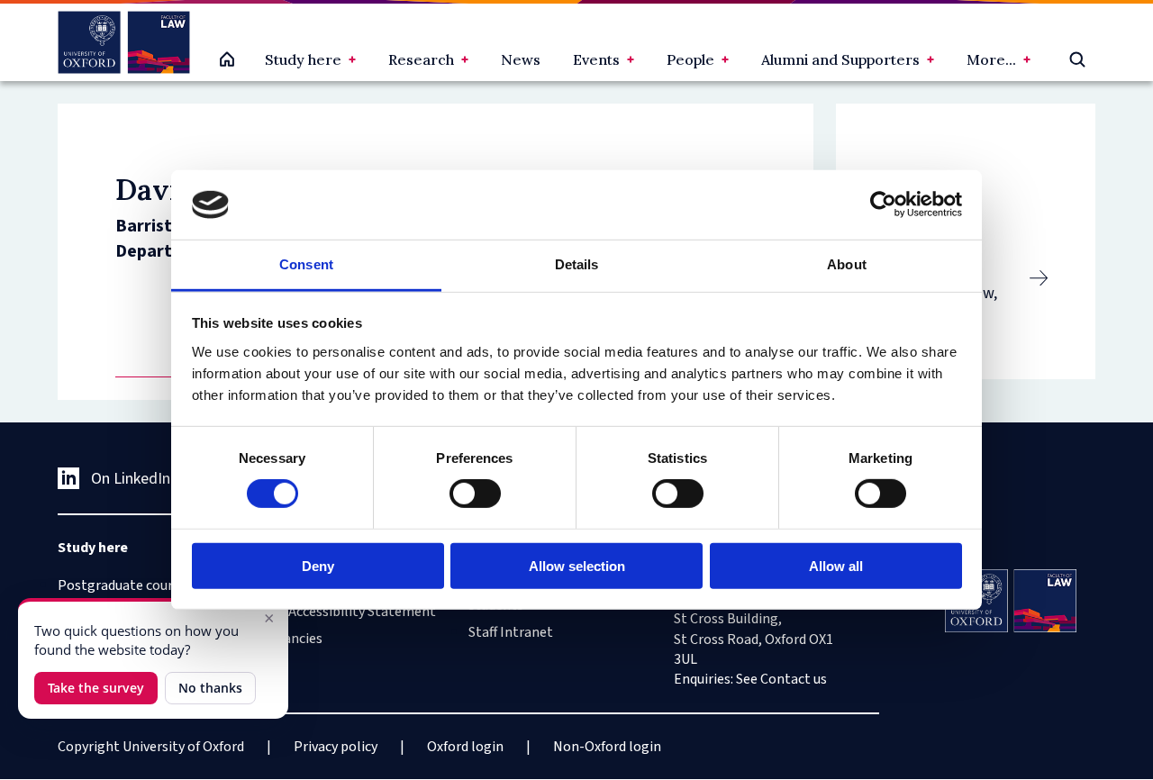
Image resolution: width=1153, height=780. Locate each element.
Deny (318, 565)
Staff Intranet (510, 632)
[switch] (475, 493)
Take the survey (96, 687)
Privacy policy (335, 747)
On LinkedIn (130, 478)
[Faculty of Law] (124, 42)
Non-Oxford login (607, 747)
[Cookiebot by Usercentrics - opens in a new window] (883, 204)
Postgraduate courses (125, 585)
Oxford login (465, 747)
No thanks (210, 687)
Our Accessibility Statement (349, 611)
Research (421, 59)
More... (991, 59)
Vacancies (292, 638)
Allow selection (577, 565)
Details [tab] (577, 264)
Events (596, 59)
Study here (303, 59)
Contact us (793, 679)
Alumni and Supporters (840, 59)
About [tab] (847, 264)
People (690, 59)
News (520, 59)
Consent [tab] (306, 264)
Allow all (836, 565)
